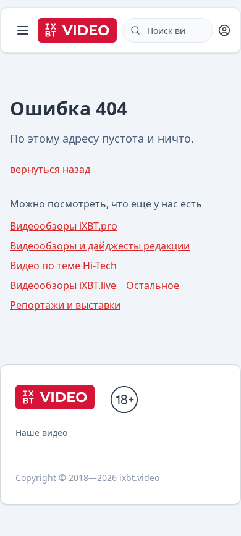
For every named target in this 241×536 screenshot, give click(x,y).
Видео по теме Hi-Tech (63, 265)
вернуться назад (50, 169)
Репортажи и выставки (65, 305)
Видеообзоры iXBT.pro (63, 226)
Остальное (152, 285)
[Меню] (23, 30)
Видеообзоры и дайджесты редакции (100, 246)
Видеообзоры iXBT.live (63, 285)
